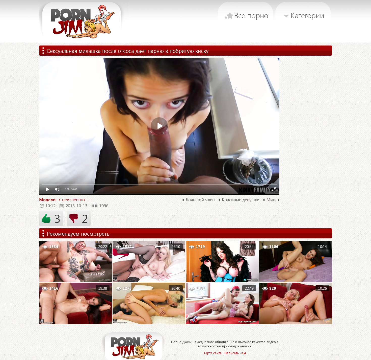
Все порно (251, 15)
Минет (273, 199)
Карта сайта (212, 353)
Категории (307, 15)
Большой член (200, 199)
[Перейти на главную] (83, 21)
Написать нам (235, 353)
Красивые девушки (240, 199)
